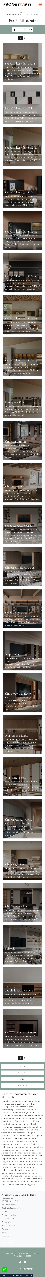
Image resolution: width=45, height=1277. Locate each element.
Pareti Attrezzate (33, 15)
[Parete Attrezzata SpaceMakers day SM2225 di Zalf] (22, 272)
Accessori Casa (8, 1218)
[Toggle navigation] (40, 4)
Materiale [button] (22, 1073)
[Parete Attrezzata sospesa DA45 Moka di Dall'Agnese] (22, 650)
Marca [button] (22, 1066)
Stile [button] (22, 1079)
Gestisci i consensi (24, 1275)
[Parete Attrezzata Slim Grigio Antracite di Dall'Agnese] (22, 818)
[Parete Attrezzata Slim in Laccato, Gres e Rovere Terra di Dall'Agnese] (22, 566)
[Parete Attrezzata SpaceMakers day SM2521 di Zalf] (22, 314)
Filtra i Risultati (24, 30)
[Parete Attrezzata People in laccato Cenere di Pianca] (22, 986)
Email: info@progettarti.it (11, 1208)
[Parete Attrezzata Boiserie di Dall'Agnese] (22, 944)
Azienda (5, 1229)
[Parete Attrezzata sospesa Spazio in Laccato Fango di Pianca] (22, 1028)
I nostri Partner (8, 1243)
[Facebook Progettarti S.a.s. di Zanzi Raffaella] (20, 1262)
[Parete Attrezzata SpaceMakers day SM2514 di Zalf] (22, 356)
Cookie (11, 1275)
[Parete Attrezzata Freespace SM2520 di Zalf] (22, 398)
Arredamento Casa (12, 15)
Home (22, 13)
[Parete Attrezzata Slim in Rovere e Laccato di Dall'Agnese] (22, 902)
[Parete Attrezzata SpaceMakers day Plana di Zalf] (22, 62)
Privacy (4, 1275)
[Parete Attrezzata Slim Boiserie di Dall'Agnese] (22, 482)
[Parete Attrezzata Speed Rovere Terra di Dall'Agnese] (22, 608)
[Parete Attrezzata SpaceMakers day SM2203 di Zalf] (22, 188)
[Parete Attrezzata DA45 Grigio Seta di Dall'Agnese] (22, 776)
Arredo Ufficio (7, 1222)
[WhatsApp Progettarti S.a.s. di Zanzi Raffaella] (4, 1269)
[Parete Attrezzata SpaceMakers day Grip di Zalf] (22, 104)
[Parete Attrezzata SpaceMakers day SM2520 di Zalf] (22, 146)
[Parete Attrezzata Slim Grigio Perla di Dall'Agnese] (22, 860)
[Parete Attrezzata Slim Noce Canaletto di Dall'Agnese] (22, 692)
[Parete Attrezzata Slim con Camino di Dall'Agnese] (22, 440)
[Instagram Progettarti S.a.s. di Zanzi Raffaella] (25, 1262)
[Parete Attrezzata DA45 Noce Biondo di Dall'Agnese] (22, 734)
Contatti (5, 1239)
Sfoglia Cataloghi (8, 1225)
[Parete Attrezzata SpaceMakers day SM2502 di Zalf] (22, 230)
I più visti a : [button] (22, 1085)
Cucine (4, 1211)
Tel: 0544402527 (8, 1204)
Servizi (4, 1232)
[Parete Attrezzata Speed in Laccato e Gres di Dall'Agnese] (22, 524)
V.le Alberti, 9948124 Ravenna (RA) (10, 1199)
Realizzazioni (7, 1236)
